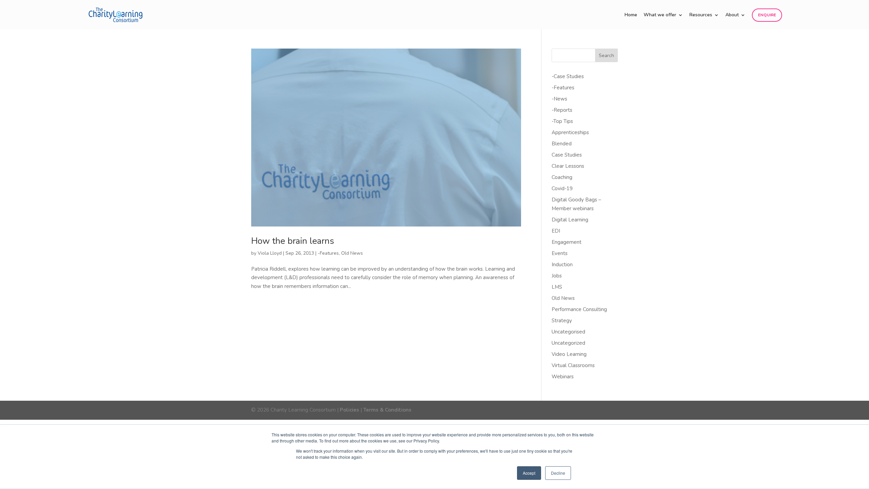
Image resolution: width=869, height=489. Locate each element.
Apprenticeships (570, 132)
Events (560, 253)
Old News (352, 253)
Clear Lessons (568, 166)
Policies (349, 409)
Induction (562, 264)
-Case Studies (568, 76)
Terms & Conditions (387, 409)
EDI (556, 231)
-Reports (562, 110)
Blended (562, 143)
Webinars (563, 376)
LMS (557, 287)
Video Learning (569, 354)
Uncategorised (568, 331)
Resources (700, 15)
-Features (328, 253)
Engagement (566, 242)
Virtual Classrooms (573, 365)
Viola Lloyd (270, 253)
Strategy (562, 320)
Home (631, 15)
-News (559, 98)
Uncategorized (568, 343)
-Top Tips (562, 121)
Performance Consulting (579, 309)
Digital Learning (570, 219)
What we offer (660, 15)
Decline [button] (558, 473)
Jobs (557, 275)
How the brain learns (292, 241)
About (732, 15)
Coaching (562, 177)
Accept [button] (529, 473)
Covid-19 (562, 188)
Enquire (767, 15)
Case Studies (567, 154)
